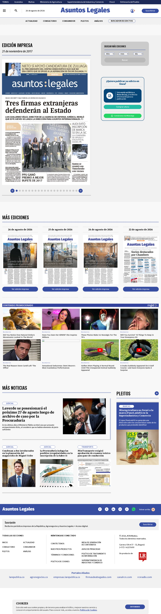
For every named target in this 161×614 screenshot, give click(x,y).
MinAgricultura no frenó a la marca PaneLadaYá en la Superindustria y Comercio (136, 413)
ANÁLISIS (98, 21)
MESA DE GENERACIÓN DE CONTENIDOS (91, 543)
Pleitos (123, 393)
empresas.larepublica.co (66, 577)
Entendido (135, 607)
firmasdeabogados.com (98, 577)
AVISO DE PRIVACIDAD (91, 549)
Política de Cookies (88, 610)
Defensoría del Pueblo (129, 2)
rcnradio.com (144, 577)
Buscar (125, 60)
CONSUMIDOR (68, 21)
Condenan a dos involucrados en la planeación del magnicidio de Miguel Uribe (18, 453)
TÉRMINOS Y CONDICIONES (62, 555)
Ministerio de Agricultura (51, 2)
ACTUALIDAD (31, 21)
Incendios (18, 2)
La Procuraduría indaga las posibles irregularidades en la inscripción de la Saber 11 (56, 453)
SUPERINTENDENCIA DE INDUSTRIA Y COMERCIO (92, 561)
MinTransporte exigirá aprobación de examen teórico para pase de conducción (94, 453)
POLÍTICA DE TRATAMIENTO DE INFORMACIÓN (94, 555)
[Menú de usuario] (132, 11)
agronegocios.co (39, 577)
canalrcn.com (124, 577)
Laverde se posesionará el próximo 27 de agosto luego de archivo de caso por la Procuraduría (28, 414)
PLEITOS (85, 21)
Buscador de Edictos (122, 21)
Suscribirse (150, 11)
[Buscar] (16, 10)
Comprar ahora (122, 107)
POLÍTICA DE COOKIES (60, 561)
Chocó (112, 2)
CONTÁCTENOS (57, 543)
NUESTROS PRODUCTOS (61, 549)
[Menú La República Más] (4, 10)
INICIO (5, 542)
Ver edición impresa (20, 289)
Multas (31, 2)
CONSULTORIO (50, 21)
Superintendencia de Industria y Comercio (85, 2)
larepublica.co (16, 577)
